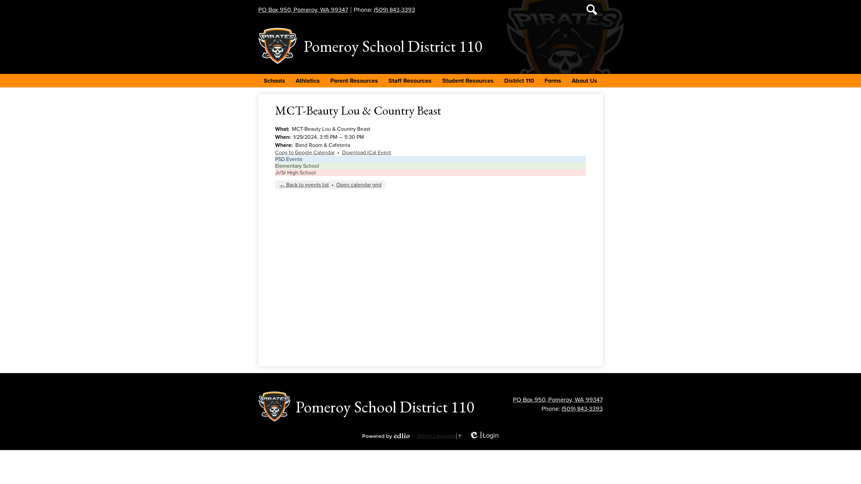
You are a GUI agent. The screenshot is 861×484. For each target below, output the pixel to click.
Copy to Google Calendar (305, 152)
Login (484, 436)
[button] (274, 80)
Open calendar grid (358, 185)
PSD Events (288, 159)
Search (592, 10)
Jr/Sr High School (295, 172)
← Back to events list (304, 185)
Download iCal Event (366, 152)
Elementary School (297, 166)
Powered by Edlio (386, 436)
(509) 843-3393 (394, 9)
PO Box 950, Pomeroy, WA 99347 (303, 9)
